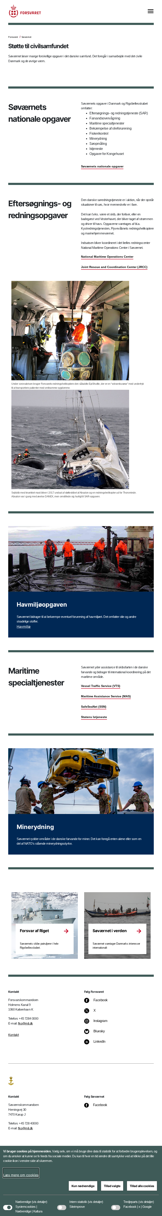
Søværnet (26, 37)
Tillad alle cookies (142, 1186)
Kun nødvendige (83, 1186)
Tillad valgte (112, 1186)
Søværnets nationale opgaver (102, 166)
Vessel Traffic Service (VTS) (100, 686)
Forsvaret (13, 37)
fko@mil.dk (25, 1023)
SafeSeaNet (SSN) (93, 706)
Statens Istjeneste (94, 717)
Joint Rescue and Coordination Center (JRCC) (114, 267)
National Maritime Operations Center (107, 256)
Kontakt (13, 1035)
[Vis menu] (150, 11)
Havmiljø (24, 626)
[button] (39, 1199)
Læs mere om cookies (21, 1175)
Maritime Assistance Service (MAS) (106, 696)
